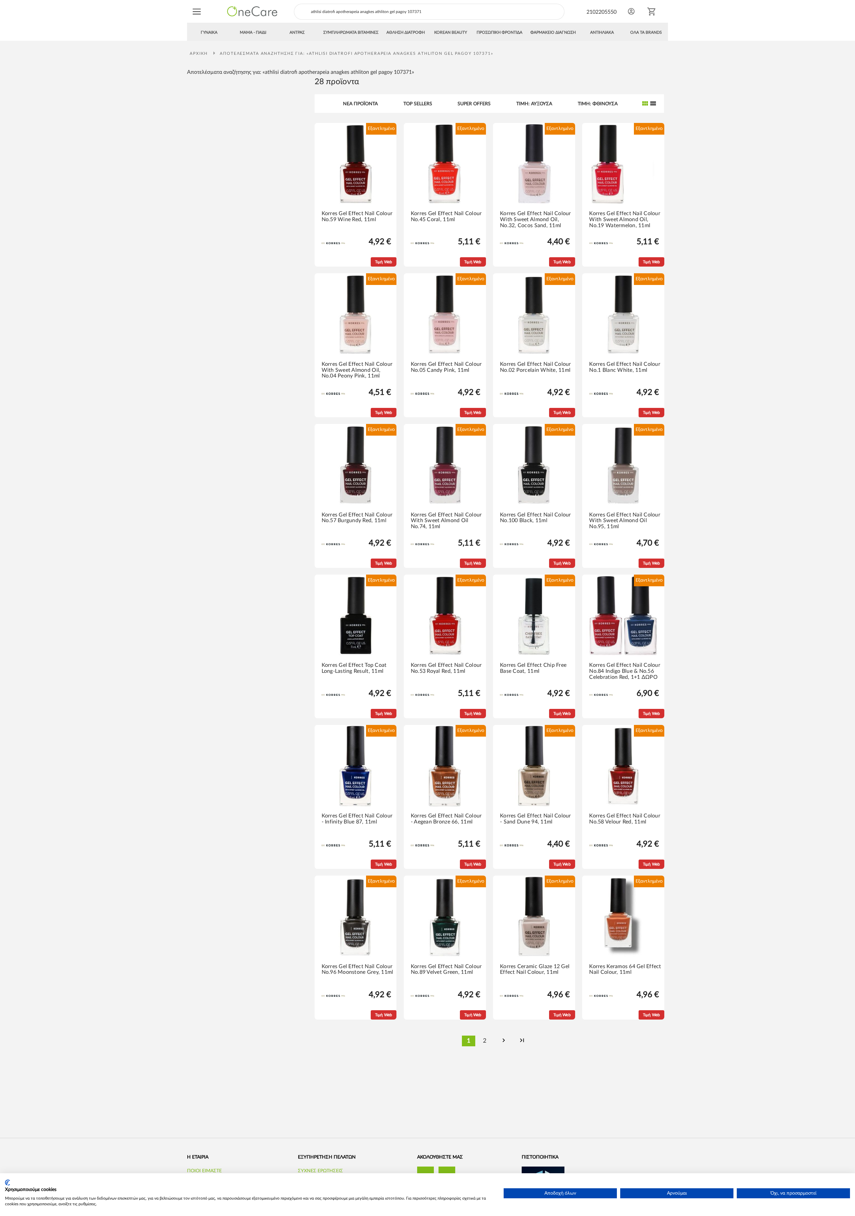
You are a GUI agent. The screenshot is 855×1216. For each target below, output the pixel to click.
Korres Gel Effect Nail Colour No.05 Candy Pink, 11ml (446, 367)
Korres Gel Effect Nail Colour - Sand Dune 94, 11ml (535, 818)
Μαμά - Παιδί (253, 32)
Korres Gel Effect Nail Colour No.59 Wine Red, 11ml (357, 216)
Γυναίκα (209, 32)
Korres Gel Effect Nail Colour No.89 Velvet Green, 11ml (446, 969)
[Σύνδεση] (631, 11)
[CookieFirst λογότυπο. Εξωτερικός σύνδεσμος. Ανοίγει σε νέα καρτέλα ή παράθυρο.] (7, 1183)
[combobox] (429, 12)
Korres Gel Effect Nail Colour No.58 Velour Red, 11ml (624, 818)
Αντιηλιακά (602, 32)
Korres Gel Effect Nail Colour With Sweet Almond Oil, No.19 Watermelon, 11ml (624, 219)
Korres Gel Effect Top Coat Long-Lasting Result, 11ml (354, 668)
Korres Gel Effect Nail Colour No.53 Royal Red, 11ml (446, 668)
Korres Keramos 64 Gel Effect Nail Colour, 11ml (625, 969)
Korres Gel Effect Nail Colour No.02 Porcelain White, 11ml (535, 367)
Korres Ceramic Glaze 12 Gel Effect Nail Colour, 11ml (534, 969)
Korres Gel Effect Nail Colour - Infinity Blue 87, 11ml (357, 818)
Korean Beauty (450, 32)
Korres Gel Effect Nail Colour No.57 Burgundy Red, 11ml (357, 517)
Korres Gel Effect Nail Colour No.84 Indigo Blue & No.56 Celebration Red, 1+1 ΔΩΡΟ (624, 670)
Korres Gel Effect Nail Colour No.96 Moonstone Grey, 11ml (357, 969)
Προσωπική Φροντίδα (499, 32)
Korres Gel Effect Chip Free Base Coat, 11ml (533, 668)
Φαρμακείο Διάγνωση (553, 32)
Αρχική (199, 53)
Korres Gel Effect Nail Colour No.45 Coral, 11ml (446, 216)
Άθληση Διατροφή (405, 32)
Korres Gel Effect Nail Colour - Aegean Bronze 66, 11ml (446, 818)
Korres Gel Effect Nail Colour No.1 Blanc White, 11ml (624, 367)
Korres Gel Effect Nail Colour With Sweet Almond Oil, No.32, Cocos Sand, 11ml (535, 219)
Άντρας (297, 32)
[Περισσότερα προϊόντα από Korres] (333, 243)
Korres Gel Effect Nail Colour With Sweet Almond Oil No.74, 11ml (446, 520)
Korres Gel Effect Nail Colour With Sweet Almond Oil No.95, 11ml (624, 520)
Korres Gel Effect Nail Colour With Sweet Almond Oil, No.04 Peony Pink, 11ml (357, 369)
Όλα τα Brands (646, 32)
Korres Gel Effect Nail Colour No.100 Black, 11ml (535, 517)
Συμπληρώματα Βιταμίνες (350, 32)
